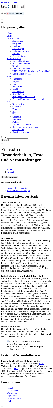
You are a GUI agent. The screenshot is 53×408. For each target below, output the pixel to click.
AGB (9, 401)
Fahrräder (16, 119)
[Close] (2, 22)
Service (10, 101)
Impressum (12, 395)
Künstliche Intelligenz (22, 132)
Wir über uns (12, 393)
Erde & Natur (13, 38)
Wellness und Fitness (21, 124)
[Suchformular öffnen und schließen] (2, 143)
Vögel (15, 84)
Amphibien (17, 86)
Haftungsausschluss (15, 398)
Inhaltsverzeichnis (9, 177)
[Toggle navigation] (2, 19)
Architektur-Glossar (21, 61)
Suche (4, 137)
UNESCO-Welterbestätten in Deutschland (31, 71)
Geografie (16, 43)
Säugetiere (17, 79)
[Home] (13, 8)
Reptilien (16, 81)
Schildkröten (18, 94)
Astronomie (17, 41)
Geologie (16, 46)
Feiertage (16, 109)
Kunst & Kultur (14, 58)
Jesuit (41, 363)
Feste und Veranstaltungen (18, 190)
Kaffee (15, 122)
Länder (10, 33)
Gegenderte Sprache (21, 74)
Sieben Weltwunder (21, 69)
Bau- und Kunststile (21, 63)
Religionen (17, 66)
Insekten (16, 89)
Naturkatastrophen (20, 51)
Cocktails (16, 117)
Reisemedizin (18, 104)
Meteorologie (18, 48)
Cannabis (16, 106)
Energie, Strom (19, 56)
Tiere (9, 76)
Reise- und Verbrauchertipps (25, 127)
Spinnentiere (18, 91)
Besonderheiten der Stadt (18, 188)
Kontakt (10, 388)
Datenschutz (12, 390)
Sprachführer (18, 129)
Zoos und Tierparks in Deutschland (28, 99)
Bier (14, 112)
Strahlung (16, 53)
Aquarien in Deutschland (23, 96)
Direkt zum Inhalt (9, 2)
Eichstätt (10, 172)
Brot (14, 114)
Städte (9, 36)
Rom (16, 368)
